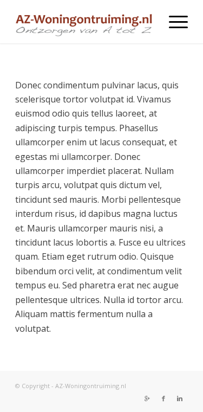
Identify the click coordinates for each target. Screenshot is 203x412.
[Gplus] (147, 398)
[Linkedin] (180, 398)
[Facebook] (163, 398)
